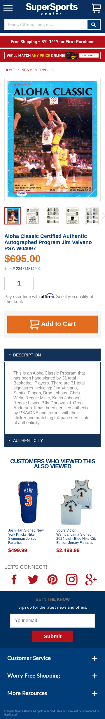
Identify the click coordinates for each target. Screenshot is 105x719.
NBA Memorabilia (38, 70)
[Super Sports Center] (52, 8)
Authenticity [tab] (28, 440)
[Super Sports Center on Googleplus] (91, 579)
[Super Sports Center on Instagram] (71, 579)
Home (9, 70)
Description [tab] (27, 355)
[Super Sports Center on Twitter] (33, 579)
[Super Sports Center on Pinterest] (52, 579)
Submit (53, 636)
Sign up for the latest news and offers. (52, 607)
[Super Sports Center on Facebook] (14, 579)
